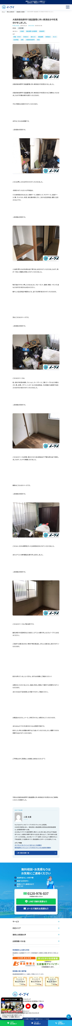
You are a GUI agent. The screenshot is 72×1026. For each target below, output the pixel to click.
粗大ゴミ (33, 37)
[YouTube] (28, 1006)
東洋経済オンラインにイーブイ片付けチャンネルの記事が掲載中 (33, 848)
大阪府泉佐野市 (30, 40)
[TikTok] (34, 1006)
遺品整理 (40, 37)
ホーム (3, 11)
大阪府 (22, 31)
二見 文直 (20, 28)
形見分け (25, 37)
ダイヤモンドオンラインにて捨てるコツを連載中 (28, 845)
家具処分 (48, 37)
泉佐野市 (41, 31)
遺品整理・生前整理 (20, 11)
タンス (54, 37)
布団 (38, 40)
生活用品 (16, 40)
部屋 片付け (17, 37)
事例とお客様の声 (10, 11)
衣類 (22, 40)
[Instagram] (41, 1006)
